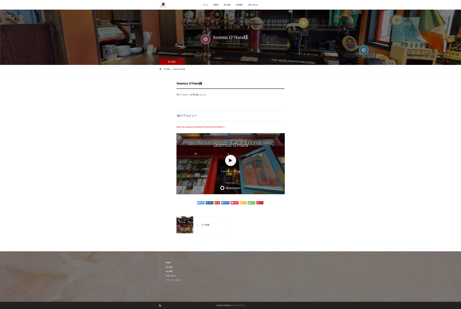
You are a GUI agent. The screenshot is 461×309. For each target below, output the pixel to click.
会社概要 (239, 5)
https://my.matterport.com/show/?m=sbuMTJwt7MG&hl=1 (200, 127)
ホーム (205, 5)
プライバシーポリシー (174, 280)
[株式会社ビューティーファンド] (163, 5)
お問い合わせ (253, 5)
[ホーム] (160, 69)
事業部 (215, 5)
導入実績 (227, 5)
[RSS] (160, 305)
